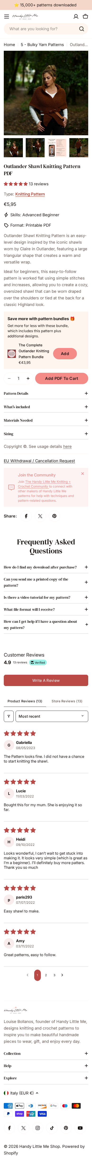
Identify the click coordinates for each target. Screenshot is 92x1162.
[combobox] (46, 28)
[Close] (82, 473)
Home (9, 44)
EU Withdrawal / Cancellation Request (39, 460)
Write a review (46, 680)
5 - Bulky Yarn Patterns (42, 44)
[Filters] (9, 716)
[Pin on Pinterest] (54, 516)
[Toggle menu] (6, 16)
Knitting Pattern (30, 194)
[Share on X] (40, 516)
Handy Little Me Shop (39, 1146)
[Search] (81, 29)
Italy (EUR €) (22, 1093)
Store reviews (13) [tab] (67, 701)
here (67, 446)
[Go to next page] (63, 975)
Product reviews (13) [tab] (25, 701)
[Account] (76, 16)
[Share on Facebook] (26, 516)
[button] (16, 184)
